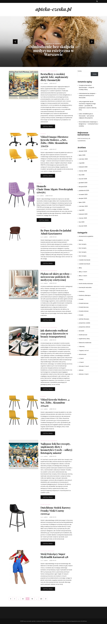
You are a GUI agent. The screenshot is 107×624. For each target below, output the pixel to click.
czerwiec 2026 (83, 159)
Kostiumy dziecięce (47, 551)
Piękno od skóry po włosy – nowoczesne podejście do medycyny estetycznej (56, 276)
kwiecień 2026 (83, 167)
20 (42, 599)
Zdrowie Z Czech (84, 366)
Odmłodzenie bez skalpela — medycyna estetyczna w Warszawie (87, 96)
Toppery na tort (84, 350)
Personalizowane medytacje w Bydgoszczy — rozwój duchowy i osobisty (88, 124)
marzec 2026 (83, 171)
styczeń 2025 (83, 226)
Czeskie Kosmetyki (84, 260)
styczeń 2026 (83, 179)
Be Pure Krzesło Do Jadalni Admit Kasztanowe (56, 232)
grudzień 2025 (83, 183)
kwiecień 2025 (83, 214)
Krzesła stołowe (83, 311)
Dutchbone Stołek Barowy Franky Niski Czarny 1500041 (56, 510)
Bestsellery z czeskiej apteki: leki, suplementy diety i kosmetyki (54, 77)
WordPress (84, 621)
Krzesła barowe (83, 303)
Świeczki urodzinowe (85, 343)
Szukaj (79, 71)
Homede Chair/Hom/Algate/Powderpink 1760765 (55, 189)
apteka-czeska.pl (53, 9)
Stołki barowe (45, 504)
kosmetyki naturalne (85, 287)
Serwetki (81, 331)
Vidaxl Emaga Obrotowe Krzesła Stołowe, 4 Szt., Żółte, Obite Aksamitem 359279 (54, 141)
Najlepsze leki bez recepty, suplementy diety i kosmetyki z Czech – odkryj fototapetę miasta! (56, 448)
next (91, 41)
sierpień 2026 (83, 151)
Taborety (82, 346)
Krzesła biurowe (84, 307)
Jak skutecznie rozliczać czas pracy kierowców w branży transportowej (54, 333)
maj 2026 (81, 163)
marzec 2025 (83, 218)
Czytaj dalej (48, 126)
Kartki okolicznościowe (86, 283)
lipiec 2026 (82, 155)
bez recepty (82, 244)
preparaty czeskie (84, 323)
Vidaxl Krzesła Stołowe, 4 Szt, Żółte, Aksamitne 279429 (55, 402)
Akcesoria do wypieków (53, 36)
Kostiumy (81, 291)
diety (80, 268)
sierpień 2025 (83, 198)
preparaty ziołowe (84, 327)
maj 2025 (81, 210)
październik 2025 (84, 190)
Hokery (81, 279)
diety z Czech (83, 272)
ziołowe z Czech (84, 374)
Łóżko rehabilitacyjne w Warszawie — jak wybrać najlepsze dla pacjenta (86, 116)
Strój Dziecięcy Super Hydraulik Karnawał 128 (54, 555)
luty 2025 (81, 222)
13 (23, 599)
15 (32, 599)
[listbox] (53, 41)
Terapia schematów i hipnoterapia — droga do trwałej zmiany (86, 87)
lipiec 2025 (82, 202)
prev (15, 41)
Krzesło (39, 183)
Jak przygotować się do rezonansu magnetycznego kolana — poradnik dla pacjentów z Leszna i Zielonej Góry (53, 46)
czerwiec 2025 (83, 206)
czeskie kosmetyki (84, 264)
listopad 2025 (83, 187)
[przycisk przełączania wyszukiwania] (97, 1)
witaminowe (82, 354)
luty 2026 (81, 175)
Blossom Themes (66, 621)
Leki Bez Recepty (84, 319)
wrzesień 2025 (83, 194)
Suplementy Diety (84, 339)
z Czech (81, 358)
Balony (81, 240)
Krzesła (43, 134)
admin (46, 83)
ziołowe (81, 370)
